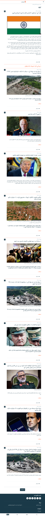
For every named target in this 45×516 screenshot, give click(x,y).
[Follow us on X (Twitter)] (37, 498)
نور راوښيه (22, 489)
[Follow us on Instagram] (32, 498)
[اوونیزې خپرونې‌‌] (17, 514)
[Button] (38, 62)
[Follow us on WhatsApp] (30, 498)
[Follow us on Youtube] (35, 498)
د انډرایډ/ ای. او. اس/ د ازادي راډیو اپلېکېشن (15, 505)
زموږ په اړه (39, 511)
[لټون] (36, 514)
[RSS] (27, 498)
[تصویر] (27, 514)
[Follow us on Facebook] (40, 498)
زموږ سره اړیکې (38, 505)
